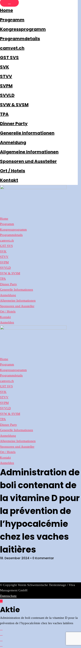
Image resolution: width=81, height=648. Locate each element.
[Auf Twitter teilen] (1, 634)
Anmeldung (13, 142)
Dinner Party (14, 124)
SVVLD (7, 95)
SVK (4, 67)
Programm (12, 20)
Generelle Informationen (27, 133)
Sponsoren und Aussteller (28, 161)
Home (6, 10)
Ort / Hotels (12, 171)
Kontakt (9, 180)
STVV (6, 76)
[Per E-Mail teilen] (1, 645)
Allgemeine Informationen (29, 152)
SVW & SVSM (14, 105)
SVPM (6, 86)
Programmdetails (20, 39)
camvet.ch (12, 48)
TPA (4, 114)
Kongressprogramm (23, 29)
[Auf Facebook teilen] (1, 628)
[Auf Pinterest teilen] (1, 639)
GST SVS (9, 57)
